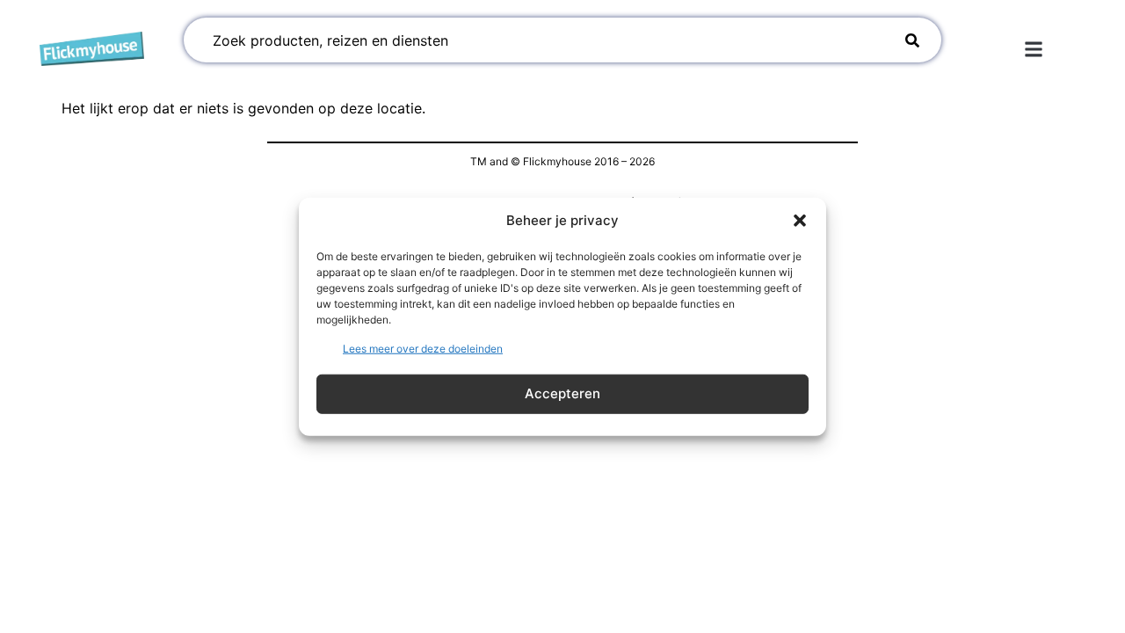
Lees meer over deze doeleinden (423, 347)
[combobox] (540, 40)
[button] (800, 220)
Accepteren (562, 393)
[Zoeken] (911, 40)
